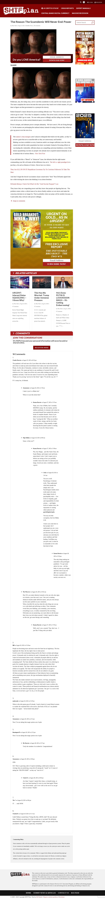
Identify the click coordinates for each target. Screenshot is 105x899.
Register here (42, 348)
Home (28, 893)
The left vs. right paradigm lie (59, 162)
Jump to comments (19, 201)
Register (99, 2)
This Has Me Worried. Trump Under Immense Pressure (41, 296)
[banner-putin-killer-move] (84, 64)
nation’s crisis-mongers (23, 137)
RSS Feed (75, 893)
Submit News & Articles (44, 893)
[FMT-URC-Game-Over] (84, 102)
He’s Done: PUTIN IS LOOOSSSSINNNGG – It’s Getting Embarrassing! (62, 298)
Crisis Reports (67, 8)
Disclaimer (61, 897)
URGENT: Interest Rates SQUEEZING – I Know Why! (19, 296)
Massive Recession (80, 13)
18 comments (37, 25)
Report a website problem (50, 897)
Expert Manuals (83, 8)
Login (90, 2)
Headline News (29, 25)
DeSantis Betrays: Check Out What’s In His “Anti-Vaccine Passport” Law (34, 184)
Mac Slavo (14, 25)
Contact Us (63, 893)
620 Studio (39, 897)
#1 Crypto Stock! (50, 8)
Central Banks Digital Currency (55, 13)
